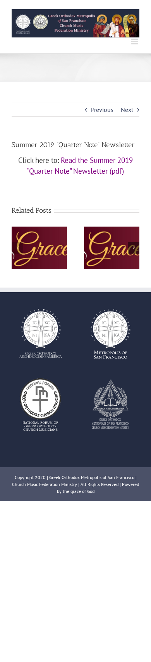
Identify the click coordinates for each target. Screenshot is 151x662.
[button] (17, 248)
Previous (102, 109)
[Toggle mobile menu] (135, 41)
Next (127, 109)
